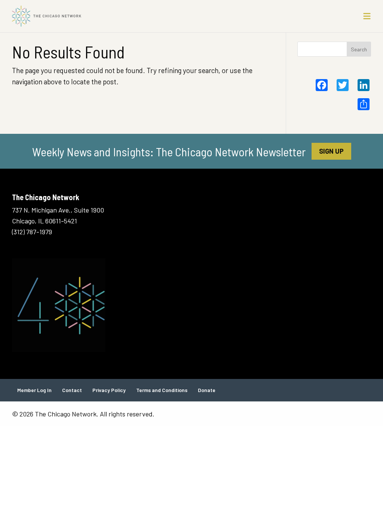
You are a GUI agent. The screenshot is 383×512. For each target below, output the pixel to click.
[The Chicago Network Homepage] (146, 16)
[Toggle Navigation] (367, 16)
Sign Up (331, 151)
